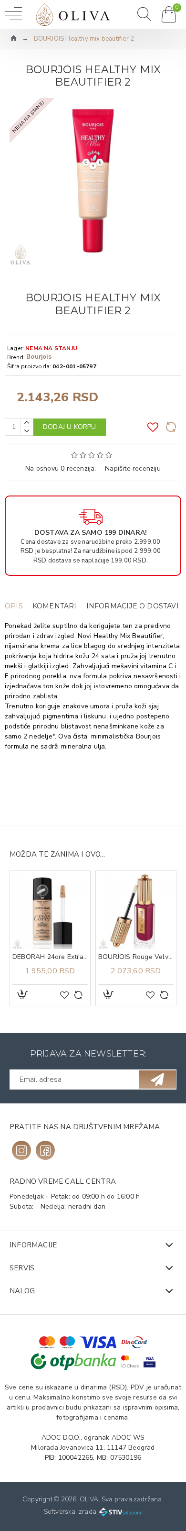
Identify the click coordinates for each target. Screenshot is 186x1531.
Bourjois (39, 356)
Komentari (54, 606)
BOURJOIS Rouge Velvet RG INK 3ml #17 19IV (112, 957)
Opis (14, 606)
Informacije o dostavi (132, 606)
